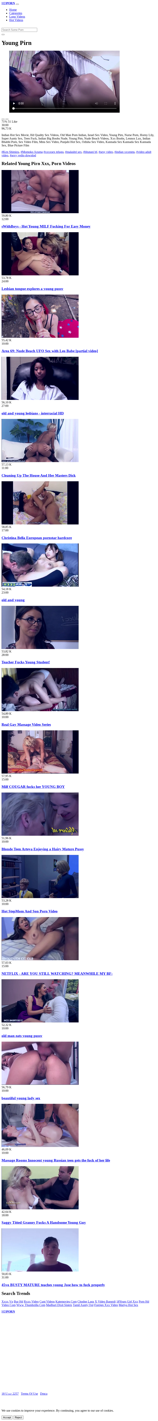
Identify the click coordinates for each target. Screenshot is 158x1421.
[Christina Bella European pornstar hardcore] (40, 523)
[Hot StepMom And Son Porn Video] (40, 897)
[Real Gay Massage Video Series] (40, 710)
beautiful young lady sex (21, 1098)
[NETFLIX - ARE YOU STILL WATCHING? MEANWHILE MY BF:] (40, 959)
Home (13, 9)
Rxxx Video (31, 1301)
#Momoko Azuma (32, 152)
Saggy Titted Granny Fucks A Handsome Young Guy (44, 1222)
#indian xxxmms (124, 152)
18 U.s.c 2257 (10, 1393)
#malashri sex (73, 152)
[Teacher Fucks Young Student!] (40, 648)
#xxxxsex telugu (54, 152)
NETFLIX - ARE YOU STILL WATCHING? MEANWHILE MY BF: (57, 974)
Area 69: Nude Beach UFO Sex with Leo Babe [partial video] (50, 351)
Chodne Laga (85, 1301)
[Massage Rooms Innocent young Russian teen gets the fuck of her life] (40, 1146)
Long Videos (17, 16)
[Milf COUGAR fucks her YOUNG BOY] (40, 772)
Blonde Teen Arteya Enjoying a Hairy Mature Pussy (43, 849)
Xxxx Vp (7, 1301)
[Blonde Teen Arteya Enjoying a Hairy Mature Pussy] (40, 834)
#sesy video (106, 152)
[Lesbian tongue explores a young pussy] (40, 274)
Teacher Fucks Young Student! (26, 662)
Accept (7, 1417)
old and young (13, 600)
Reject (18, 1417)
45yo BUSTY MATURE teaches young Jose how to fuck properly (53, 1285)
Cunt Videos (47, 1301)
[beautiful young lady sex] (40, 1083)
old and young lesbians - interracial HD (33, 413)
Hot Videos (16, 20)
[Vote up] (3, 119)
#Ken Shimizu (10, 152)
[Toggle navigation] (17, 4)
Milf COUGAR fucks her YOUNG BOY (33, 787)
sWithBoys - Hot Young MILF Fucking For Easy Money (46, 226)
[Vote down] (6, 119)
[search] (3, 34)
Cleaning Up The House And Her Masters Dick (39, 475)
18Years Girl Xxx (127, 1301)
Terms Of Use (29, 1393)
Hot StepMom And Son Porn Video (30, 911)
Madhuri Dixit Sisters (59, 1305)
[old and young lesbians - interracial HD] (40, 398)
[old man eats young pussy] (40, 1021)
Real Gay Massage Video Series (26, 724)
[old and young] (40, 585)
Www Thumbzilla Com (30, 1305)
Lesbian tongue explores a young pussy (32, 289)
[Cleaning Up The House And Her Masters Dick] (40, 461)
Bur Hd (18, 1301)
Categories (15, 13)
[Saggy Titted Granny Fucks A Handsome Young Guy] (40, 1208)
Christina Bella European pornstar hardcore (37, 538)
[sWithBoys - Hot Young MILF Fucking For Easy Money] (40, 212)
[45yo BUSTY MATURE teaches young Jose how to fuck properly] (40, 1270)
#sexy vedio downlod (23, 155)
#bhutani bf (90, 152)
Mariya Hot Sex (128, 1305)
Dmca (43, 1393)
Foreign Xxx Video (106, 1305)
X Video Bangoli (105, 1301)
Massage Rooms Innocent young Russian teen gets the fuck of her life (56, 1160)
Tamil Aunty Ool (83, 1305)
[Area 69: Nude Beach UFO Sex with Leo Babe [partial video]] (40, 336)
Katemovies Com (66, 1301)
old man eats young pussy (22, 1036)
